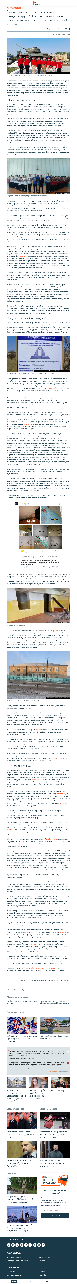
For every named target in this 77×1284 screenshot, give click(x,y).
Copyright (42, 1275)
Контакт (42, 1261)
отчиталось (36, 780)
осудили (33, 944)
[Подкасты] (39, 1245)
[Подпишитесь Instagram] (30, 1245)
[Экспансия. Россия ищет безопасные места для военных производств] (22, 1120)
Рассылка (42, 1271)
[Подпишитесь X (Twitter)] (17, 1245)
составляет (64, 803)
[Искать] (63, 1281)
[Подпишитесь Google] (8, 1245)
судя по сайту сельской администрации (40, 968)
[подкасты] (30, 1281)
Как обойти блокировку (15, 1275)
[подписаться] (43, 1245)
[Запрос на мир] (60, 1082)
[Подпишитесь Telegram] (26, 1245)
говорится (22, 256)
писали (17, 289)
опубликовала (51, 839)
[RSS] (34, 1245)
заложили (51, 388)
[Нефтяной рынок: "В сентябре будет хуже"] (55, 1025)
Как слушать (11, 1271)
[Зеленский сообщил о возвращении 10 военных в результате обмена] (55, 1149)
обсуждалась (55, 631)
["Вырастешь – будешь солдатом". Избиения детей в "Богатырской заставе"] (22, 1185)
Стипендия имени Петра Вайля (17, 1261)
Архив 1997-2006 (45, 1257)
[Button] (49, 29)
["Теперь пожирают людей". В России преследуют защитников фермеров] (22, 1214)
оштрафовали (65, 932)
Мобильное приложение (15, 1257)
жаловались (28, 424)
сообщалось (50, 422)
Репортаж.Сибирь (14, 8)
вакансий (10, 830)
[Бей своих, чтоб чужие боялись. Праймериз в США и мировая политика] (22, 1025)
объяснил (10, 386)
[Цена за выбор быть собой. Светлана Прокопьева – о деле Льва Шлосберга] (38, 1082)
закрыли (38, 730)
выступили (61, 405)
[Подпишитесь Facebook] (13, 1245)
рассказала (59, 758)
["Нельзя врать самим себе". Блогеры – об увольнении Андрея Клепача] (22, 1149)
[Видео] (47, 1281)
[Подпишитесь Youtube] (21, 1245)
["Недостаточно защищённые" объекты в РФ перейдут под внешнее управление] (55, 1120)
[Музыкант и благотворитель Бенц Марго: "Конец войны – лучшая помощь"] (16, 1082)
